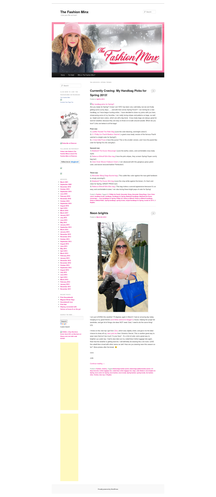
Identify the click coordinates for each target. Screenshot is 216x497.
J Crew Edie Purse (99, 140)
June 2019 (63, 194)
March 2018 (64, 210)
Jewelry (104, 369)
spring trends (120, 200)
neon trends (122, 373)
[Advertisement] (69, 376)
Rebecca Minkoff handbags (143, 198)
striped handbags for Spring (134, 200)
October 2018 (64, 201)
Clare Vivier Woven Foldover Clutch (105, 162)
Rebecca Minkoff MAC (97, 200)
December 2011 (65, 286)
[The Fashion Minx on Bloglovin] (69, 138)
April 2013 (63, 251)
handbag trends (100, 196)
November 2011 (65, 289)
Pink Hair (63, 304)
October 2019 (64, 189)
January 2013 (64, 258)
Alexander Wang (126, 194)
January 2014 (64, 232)
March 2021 (64, 182)
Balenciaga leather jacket (121, 369)
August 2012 (64, 270)
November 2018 (65, 198)
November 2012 (65, 263)
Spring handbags (110, 200)
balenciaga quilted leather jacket (140, 369)
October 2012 (64, 265)
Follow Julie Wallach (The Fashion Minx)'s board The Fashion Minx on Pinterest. (68, 153)
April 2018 (63, 208)
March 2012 (64, 279)
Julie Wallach (140, 371)
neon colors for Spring (102, 373)
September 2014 (65, 227)
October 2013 (64, 239)
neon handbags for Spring (107, 198)
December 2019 (65, 187)
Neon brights (99, 213)
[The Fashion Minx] (61, 100)
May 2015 (63, 222)
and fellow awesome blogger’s (122, 319)
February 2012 (65, 282)
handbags (108, 196)
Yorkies (96, 375)
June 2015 (63, 220)
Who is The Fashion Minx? (86, 75)
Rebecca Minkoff (129, 198)
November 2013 (65, 236)
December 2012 (65, 260)
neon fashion (114, 373)
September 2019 (65, 191)
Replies (109, 375)
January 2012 (64, 284)
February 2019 (65, 196)
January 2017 (64, 215)
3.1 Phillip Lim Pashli (113, 194)
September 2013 (65, 241)
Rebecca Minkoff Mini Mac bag (103, 156)
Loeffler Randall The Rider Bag (103, 131)
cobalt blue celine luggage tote (122, 371)
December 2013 (65, 234)
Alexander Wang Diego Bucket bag (104, 175)
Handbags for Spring (118, 196)
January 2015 (64, 225)
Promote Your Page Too (66, 102)
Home (63, 75)
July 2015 (63, 217)
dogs (134, 371)
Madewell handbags (132, 196)
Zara (116, 330)
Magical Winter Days (67, 300)
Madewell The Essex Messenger (104, 150)
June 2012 (63, 275)
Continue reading (97, 363)
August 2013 (64, 244)
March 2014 (64, 229)
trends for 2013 (149, 200)
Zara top (102, 375)
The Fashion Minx (74, 11)
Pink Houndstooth (66, 297)
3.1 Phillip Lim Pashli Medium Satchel (106, 134)
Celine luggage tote (106, 371)
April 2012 (63, 277)
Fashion (98, 194)
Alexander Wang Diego (139, 194)
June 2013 (63, 246)
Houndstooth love (66, 302)
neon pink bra (112, 333)
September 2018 (65, 203)
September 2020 (65, 184)
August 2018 (64, 206)
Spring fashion (131, 373)
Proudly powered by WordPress (108, 489)
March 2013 (64, 253)
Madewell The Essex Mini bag (103, 181)
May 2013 (63, 248)
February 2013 (65, 256)
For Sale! (71, 75)
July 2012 (63, 272)
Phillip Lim (119, 198)
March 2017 (64, 213)
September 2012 (65, 267)
